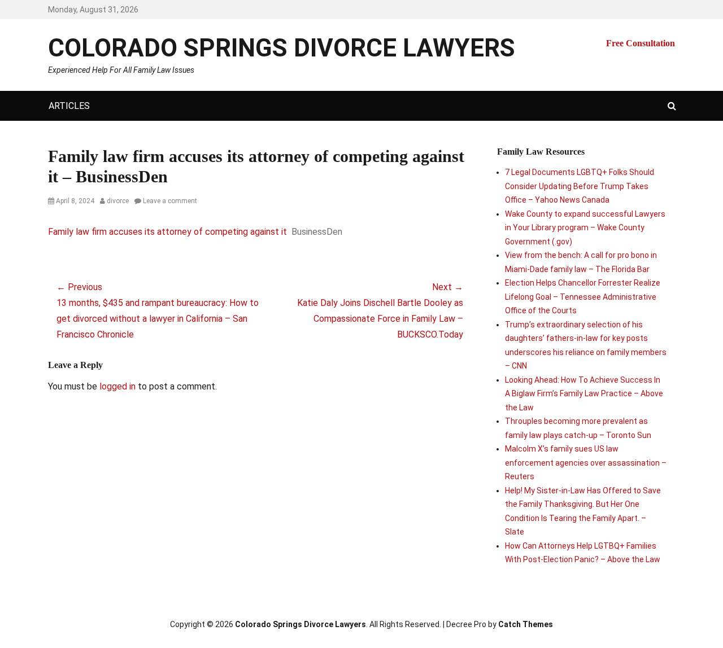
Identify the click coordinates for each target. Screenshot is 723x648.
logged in (117, 386)
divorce (118, 201)
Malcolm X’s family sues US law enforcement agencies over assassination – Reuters (586, 462)
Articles (69, 105)
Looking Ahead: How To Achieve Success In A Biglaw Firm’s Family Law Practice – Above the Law (584, 393)
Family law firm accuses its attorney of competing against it (167, 231)
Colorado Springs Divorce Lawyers (281, 48)
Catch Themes (525, 624)
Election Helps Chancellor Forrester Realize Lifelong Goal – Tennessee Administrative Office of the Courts (582, 296)
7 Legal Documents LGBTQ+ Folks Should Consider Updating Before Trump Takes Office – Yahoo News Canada (579, 186)
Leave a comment (170, 201)
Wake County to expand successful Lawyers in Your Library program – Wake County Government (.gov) (585, 227)
